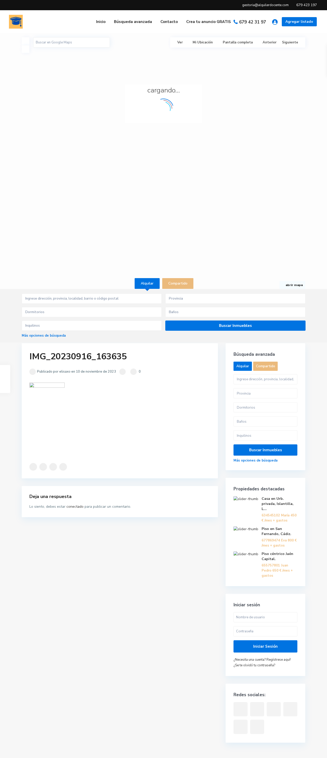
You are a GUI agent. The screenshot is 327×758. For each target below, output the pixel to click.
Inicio (101, 21)
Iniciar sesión (265, 646)
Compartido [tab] (178, 283)
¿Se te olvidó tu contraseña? (254, 665)
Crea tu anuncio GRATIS (208, 21)
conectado (75, 506)
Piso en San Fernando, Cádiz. (276, 531)
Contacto (169, 21)
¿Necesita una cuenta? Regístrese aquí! (262, 659)
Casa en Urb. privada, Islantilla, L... (278, 503)
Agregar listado (299, 21)
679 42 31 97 (252, 22)
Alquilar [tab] (147, 283)
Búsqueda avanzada (133, 21)
